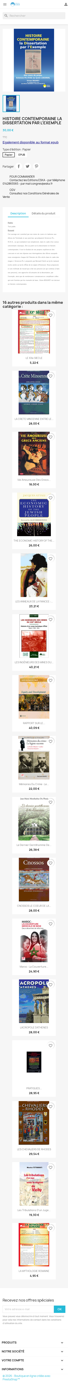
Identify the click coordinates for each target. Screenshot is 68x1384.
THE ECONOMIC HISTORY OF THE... (34, 540)
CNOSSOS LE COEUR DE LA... (34, 905)
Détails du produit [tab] (43, 213)
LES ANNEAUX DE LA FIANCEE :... (34, 601)
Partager (18, 166)
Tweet (27, 166)
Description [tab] (18, 213)
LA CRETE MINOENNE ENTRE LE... (34, 419)
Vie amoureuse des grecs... (34, 479)
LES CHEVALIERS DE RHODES (34, 1149)
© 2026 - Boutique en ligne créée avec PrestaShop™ (27, 1377)
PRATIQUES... (34, 1088)
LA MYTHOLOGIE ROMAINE (34, 1271)
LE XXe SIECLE (34, 358)
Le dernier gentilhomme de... (34, 845)
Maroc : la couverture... (34, 966)
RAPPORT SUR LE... (34, 723)
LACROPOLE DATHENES (34, 1027)
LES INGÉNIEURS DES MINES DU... (34, 662)
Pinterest (36, 166)
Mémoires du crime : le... (34, 784)
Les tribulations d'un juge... (34, 1210)
